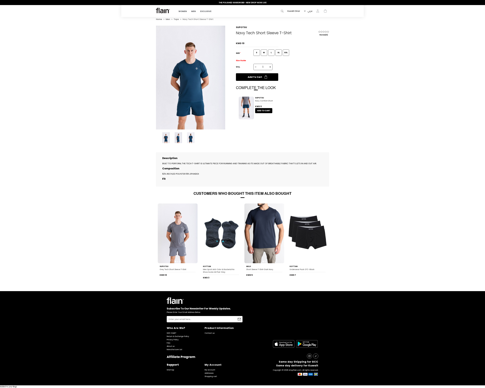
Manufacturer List (174, 349)
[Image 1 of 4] (246, 108)
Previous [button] (157, 2)
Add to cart (255, 77)
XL (278, 52)
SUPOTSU (241, 27)
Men (193, 11)
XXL (286, 52)
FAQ (168, 343)
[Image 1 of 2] (264, 233)
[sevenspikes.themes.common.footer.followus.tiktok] (315, 356)
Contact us (210, 333)
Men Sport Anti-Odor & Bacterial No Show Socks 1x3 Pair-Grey (219, 270)
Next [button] (327, 2)
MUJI (248, 266)
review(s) (324, 35)
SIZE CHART (171, 333)
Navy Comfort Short (264, 101)
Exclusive (205, 11)
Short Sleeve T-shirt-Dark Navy (259, 269)
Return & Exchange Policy (178, 336)
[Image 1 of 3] (178, 233)
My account (210, 370)
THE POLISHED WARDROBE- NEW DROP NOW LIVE (242, 2)
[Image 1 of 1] (221, 233)
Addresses (209, 373)
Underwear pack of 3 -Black (302, 269)
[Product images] (246, 108)
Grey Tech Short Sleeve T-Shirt (173, 269)
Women (182, 11)
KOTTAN (207, 266)
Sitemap (170, 370)
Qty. (238, 67)
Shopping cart (325, 11)
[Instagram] (309, 356)
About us (171, 346)
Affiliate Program (181, 357)
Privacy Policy (173, 339)
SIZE (238, 53)
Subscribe (239, 319)
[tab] (243, 117)
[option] (242, 2)
